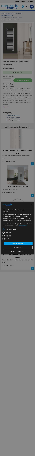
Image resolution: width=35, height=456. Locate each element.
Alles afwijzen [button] (18, 247)
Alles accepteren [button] (18, 243)
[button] (17, 251)
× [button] (31, 204)
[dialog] (17, 228)
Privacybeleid (22, 226)
